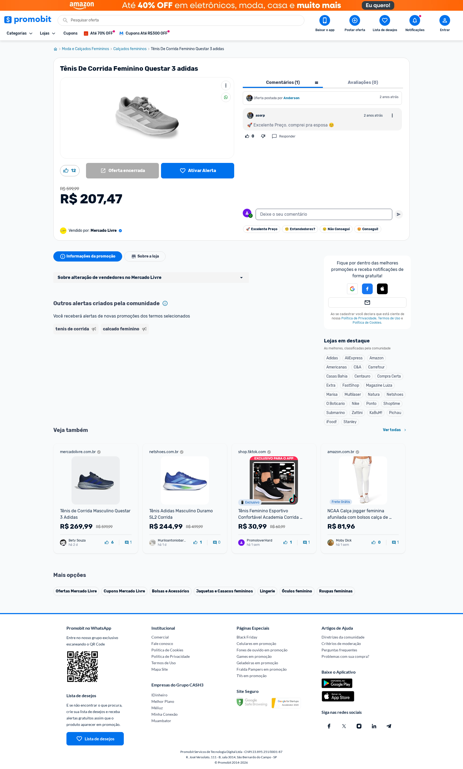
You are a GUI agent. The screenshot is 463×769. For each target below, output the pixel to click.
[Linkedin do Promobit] (374, 726)
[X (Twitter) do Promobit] (344, 726)
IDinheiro (159, 695)
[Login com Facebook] (367, 288)
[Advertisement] (156, 357)
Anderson (291, 98)
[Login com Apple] (382, 288)
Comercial (160, 637)
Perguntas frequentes (339, 650)
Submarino (335, 412)
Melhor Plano (162, 701)
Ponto (371, 403)
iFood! (331, 422)
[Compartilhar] (226, 97)
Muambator (161, 720)
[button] (349, 288)
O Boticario (335, 403)
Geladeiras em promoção (257, 662)
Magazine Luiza (379, 385)
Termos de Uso (389, 318)
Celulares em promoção (256, 643)
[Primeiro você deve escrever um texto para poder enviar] (398, 214)
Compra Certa (389, 376)
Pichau (395, 412)
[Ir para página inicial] (57, 49)
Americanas (336, 367)
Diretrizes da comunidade (343, 637)
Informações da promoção (90, 256)
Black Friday (247, 637)
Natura (374, 394)
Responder (287, 136)
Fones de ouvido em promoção (262, 650)
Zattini (357, 412)
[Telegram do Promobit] (389, 726)
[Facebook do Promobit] (329, 726)
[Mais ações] (226, 85)
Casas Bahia (337, 376)
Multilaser (353, 394)
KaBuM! (375, 412)
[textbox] (324, 214)
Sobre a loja (148, 256)
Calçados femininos (130, 49)
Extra (330, 385)
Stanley (350, 422)
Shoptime (391, 403)
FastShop (350, 385)
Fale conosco (162, 643)
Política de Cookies (367, 322)
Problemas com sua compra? (345, 656)
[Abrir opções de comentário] (392, 115)
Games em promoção (254, 656)
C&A (357, 367)
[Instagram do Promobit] (359, 726)
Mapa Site (159, 669)
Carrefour (376, 367)
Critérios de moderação (341, 643)
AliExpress (354, 358)
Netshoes (395, 394)
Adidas (332, 358)
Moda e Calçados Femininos (85, 49)
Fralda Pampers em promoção (262, 669)
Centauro (362, 376)
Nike (355, 403)
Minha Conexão (164, 714)
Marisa (332, 394)
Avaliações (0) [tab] (363, 82)
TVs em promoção (252, 675)
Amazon (376, 358)
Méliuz (157, 707)
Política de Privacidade (358, 318)
